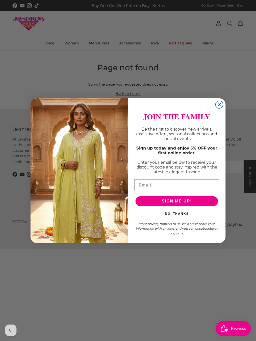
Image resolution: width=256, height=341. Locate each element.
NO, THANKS (177, 213)
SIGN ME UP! (177, 201)
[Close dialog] (219, 104)
